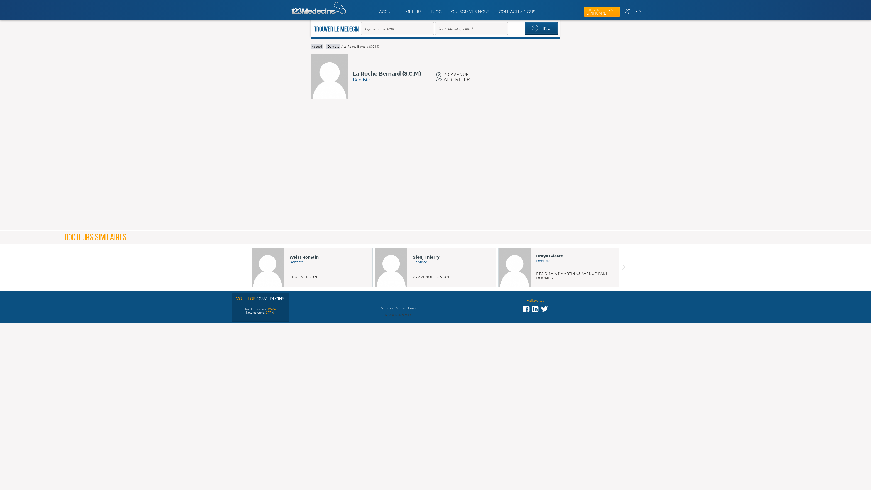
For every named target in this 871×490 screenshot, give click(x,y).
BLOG (436, 11)
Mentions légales (406, 308)
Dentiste (333, 46)
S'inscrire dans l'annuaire (600, 11)
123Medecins (319, 8)
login (636, 11)
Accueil (387, 11)
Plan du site (387, 308)
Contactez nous (517, 11)
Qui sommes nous (470, 11)
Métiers (413, 11)
